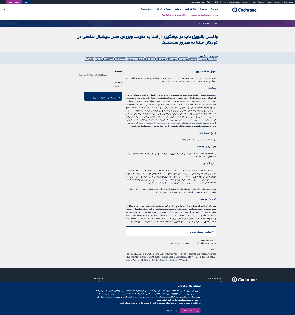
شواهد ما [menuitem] (204, 9)
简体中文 (209, 2)
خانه (215, 23)
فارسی (291, 2)
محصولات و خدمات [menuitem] (163, 9)
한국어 (89, 59)
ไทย (225, 2)
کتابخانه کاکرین (14, 2)
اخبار (99, 281)
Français (269, 2)
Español (277, 2)
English (284, 2)
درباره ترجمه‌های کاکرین (197, 2)
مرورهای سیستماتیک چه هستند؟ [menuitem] (204, 15)
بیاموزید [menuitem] (178, 9)
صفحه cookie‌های (141, 303)
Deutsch (245, 2)
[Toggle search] (5, 10)
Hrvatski (253, 2)
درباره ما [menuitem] (214, 9)
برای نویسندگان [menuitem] (146, 9)
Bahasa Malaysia (234, 2)
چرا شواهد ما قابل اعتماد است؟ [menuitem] (174, 15)
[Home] (241, 10)
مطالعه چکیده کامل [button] (201, 232)
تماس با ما (97, 278)
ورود (26, 2)
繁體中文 (218, 2)
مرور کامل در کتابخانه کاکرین (104, 97)
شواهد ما (206, 23)
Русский (261, 2)
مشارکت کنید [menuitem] (190, 9)
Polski (99, 59)
